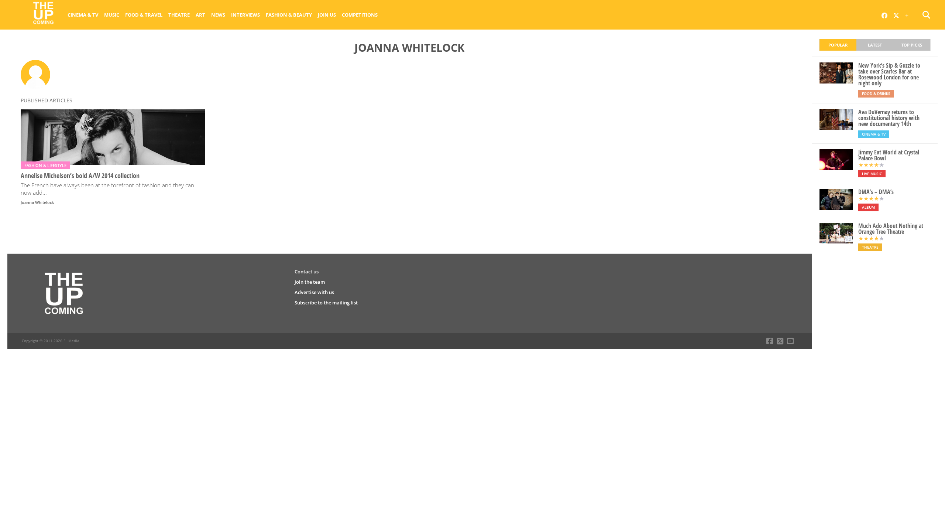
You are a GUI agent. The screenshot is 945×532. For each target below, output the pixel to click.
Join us (327, 14)
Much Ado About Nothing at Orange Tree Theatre (890, 229)
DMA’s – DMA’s (876, 192)
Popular (838, 45)
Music (111, 14)
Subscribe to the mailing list (326, 302)
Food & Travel (143, 14)
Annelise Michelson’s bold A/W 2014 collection (80, 175)
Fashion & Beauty (289, 14)
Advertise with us (314, 292)
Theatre (179, 14)
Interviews (245, 14)
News (218, 14)
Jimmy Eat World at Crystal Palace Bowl (888, 155)
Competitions (360, 14)
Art (200, 14)
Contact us (307, 271)
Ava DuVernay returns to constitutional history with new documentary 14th (889, 118)
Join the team (310, 282)
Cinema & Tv (83, 14)
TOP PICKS (911, 45)
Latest (875, 45)
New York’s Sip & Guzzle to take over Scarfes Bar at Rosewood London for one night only (889, 74)
